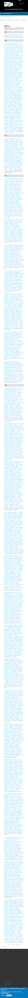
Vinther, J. (11, 127)
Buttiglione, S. (16, 275)
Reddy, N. (6, 265)
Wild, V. (10, 128)
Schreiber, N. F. (7, 263)
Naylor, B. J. (11, 199)
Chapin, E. (11, 185)
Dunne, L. (21, 370)
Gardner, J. (15, 810)
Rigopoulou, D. (19, 160)
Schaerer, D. (6, 116)
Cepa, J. (6, 469)
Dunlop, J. (20, 75)
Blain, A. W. (16, 837)
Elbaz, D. (17, 148)
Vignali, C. (6, 127)
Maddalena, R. (18, 272)
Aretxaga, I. (6, 273)
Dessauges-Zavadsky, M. (18, 73)
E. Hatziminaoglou (8, 592)
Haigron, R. (12, 84)
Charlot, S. (7, 804)
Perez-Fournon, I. (14, 159)
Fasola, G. (6, 77)
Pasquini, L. (10, 105)
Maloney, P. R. (7, 344)
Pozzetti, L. (17, 108)
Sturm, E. (13, 502)
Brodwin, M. (6, 260)
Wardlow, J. (11, 168)
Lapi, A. (10, 815)
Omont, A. (19, 156)
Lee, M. (19, 815)
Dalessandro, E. (17, 69)
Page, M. (6, 845)
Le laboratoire (6, 13)
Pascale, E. (20, 375)
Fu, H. (10, 191)
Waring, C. (21, 127)
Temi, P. (20, 287)
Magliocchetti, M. (16, 94)
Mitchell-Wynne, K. (19, 640)
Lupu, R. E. (11, 331)
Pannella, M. (13, 247)
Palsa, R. (20, 102)
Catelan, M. (8, 62)
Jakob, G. (13, 90)
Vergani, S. (8, 125)
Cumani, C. (16, 68)
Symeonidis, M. (8, 210)
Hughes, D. (12, 814)
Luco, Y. (5, 94)
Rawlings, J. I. (7, 160)
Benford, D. (13, 800)
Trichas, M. (8, 166)
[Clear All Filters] (13, 29)
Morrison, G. (8, 155)
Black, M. (12, 54)
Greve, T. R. (19, 138)
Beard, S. (17, 51)
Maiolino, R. (13, 44)
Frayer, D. (6, 191)
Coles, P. (19, 804)
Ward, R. (21, 417)
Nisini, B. (6, 101)
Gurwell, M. (20, 229)
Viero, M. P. (17, 167)
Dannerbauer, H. (17, 252)
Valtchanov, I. (7, 167)
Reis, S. (10, 110)
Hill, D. (6, 437)
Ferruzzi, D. (17, 77)
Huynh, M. (6, 264)
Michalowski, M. (7, 844)
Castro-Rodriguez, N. (8, 393)
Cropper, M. (19, 66)
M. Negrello (6, 423)
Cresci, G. (15, 66)
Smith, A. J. (9, 164)
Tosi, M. (15, 123)
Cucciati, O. (6, 68)
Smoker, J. (18, 119)
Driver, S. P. (6, 434)
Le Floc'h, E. (6, 257)
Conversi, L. (6, 146)
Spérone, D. (16, 120)
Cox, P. (12, 186)
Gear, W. (13, 399)
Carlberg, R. (12, 803)
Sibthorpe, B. (11, 856)
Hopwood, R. (16, 280)
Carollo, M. (11, 61)
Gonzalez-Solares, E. (17, 811)
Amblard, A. (6, 139)
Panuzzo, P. (11, 157)
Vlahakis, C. (19, 830)
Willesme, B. (15, 128)
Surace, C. (11, 265)
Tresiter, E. (6, 124)
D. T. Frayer (6, 270)
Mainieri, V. (11, 95)
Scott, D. (12, 163)
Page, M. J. (6, 157)
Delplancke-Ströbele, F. (14, 72)
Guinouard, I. (17, 83)
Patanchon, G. (7, 819)
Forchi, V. (18, 79)
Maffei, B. (6, 153)
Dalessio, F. (6, 70)
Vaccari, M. (19, 166)
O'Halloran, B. (8, 156)
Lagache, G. (6, 152)
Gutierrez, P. (6, 84)
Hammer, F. (17, 84)
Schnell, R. (18, 116)
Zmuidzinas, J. (7, 215)
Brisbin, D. (8, 142)
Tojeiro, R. (6, 123)
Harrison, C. (17, 86)
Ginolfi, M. (6, 83)
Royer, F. (10, 113)
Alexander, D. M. (7, 254)
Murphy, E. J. (7, 345)
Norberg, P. (13, 101)
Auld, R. (17, 139)
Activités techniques (6, 20)
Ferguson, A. (11, 77)
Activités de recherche (7, 17)
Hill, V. (11, 87)
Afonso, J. (19, 44)
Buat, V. (20, 57)
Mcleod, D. (11, 98)
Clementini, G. (11, 63)
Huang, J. (14, 401)
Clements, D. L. (15, 145)
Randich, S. (17, 109)
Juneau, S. (21, 256)
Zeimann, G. (11, 214)
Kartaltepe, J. (13, 250)
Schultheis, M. (7, 117)
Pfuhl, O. (20, 106)
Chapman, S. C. (18, 224)
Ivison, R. (18, 88)
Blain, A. (13, 141)
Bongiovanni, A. (7, 467)
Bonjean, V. (16, 34)
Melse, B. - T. (8, 99)
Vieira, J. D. (12, 167)
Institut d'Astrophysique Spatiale (14, 9)
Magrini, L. (6, 95)
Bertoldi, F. (15, 365)
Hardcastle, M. (12, 812)
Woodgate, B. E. (18, 442)
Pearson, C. (18, 819)
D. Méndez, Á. (9, 48)
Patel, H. (21, 408)
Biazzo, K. (7, 54)
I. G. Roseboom (7, 138)
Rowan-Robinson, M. (16, 236)
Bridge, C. (18, 182)
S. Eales (6, 793)
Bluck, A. (7, 131)
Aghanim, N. (11, 34)
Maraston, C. (13, 196)
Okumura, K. (13, 489)
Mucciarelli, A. (20, 99)
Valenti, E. (11, 124)
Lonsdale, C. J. (13, 570)
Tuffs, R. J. (12, 456)
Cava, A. (12, 144)
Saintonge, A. (13, 498)
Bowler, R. (12, 55)
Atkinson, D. (11, 50)
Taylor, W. (9, 44)
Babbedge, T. (11, 390)
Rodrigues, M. (7, 112)
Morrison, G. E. (17, 257)
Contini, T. (16, 65)
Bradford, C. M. (12, 182)
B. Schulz (6, 759)
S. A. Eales (6, 555)
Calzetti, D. (12, 260)
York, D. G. (6, 444)
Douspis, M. (6, 36)
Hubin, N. (15, 87)
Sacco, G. (14, 113)
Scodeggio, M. (13, 117)
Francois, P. (6, 80)
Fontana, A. (12, 79)
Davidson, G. (17, 70)
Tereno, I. (20, 121)
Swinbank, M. (12, 121)
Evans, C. (6, 46)
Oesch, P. (18, 101)
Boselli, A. (6, 392)
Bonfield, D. (7, 801)
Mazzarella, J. (16, 253)
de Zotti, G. (11, 277)
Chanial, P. (16, 144)
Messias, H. (14, 99)
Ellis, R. (14, 76)
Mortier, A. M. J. (14, 155)
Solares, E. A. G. (16, 566)
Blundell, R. (8, 223)
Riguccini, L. (14, 496)
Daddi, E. (11, 69)
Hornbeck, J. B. (12, 437)
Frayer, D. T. (20, 220)
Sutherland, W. (18, 826)
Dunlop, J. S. (17, 277)
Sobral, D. (6, 120)
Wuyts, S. (8, 130)
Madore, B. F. (8, 451)
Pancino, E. (6, 103)
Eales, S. (11, 76)
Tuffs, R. (19, 828)
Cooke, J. (13, 368)
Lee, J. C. (9, 483)
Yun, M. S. (20, 265)
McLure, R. (16, 98)
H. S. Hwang (6, 461)
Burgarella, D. (12, 36)
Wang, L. (16, 168)
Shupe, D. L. (16, 208)
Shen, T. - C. (6, 119)
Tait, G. (16, 121)
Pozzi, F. (16, 494)
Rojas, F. (12, 112)
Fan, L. (10, 808)
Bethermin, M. (8, 141)
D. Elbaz (6, 245)
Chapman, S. (8, 145)
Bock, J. (17, 141)
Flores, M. (8, 79)
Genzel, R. (10, 478)
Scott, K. (20, 207)
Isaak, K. (19, 150)
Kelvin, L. (17, 437)
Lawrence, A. (17, 91)
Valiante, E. (6, 211)
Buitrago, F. (6, 58)
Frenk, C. (6, 810)
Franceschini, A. (7, 149)
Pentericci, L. (14, 106)
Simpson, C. (14, 441)
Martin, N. (7, 97)
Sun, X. (6, 121)
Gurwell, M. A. (12, 192)
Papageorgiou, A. (18, 157)
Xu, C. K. (6, 170)
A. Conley (6, 178)
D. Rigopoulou (7, 659)
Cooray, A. (12, 146)
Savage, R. (13, 713)
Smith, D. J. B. (8, 287)
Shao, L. (11, 501)
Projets (16, 20)
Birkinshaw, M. (17, 273)
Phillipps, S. (6, 821)
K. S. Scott (6, 331)
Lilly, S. (14, 46)
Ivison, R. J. (13, 138)
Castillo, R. (16, 61)
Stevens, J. (11, 826)
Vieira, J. (13, 550)
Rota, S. (6, 113)
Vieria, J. (14, 830)
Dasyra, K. (6, 253)
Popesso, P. (8, 250)
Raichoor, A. (12, 109)
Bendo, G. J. (8, 800)
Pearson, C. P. (7, 159)
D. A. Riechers (7, 219)
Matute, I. (12, 97)
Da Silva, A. (6, 69)
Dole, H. (11, 75)
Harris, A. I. (6, 220)
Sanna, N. (12, 114)
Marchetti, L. (16, 153)
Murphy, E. (6, 199)
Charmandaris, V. (12, 249)
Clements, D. (15, 793)
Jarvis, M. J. (12, 281)
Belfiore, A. (8, 52)
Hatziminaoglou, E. (10, 150)
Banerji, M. (17, 50)
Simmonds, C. (13, 119)
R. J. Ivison (6, 512)
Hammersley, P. (7, 86)
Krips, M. (15, 230)
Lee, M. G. (13, 483)
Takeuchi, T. (6, 828)
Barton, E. (10, 365)
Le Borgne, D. (13, 482)
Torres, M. (11, 123)
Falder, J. (15, 840)
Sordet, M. (11, 120)
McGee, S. (6, 98)
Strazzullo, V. (13, 584)
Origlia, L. (11, 102)
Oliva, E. (18, 46)
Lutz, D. (11, 257)
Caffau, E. (16, 59)
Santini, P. (6, 500)
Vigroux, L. (6, 168)
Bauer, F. (13, 51)
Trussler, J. (13, 131)
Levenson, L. (12, 152)
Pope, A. (17, 258)
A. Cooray (6, 625)
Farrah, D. (21, 148)
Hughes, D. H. (10, 372)
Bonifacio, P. (6, 55)
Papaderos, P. (12, 103)
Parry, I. (5, 105)
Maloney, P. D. (7, 196)
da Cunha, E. (17, 806)
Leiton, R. (11, 253)
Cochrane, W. (18, 63)
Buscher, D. (6, 59)
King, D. (21, 90)
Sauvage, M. (11, 500)
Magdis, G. (11, 246)
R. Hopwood (6, 361)
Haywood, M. (7, 87)
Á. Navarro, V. (17, 124)
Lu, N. (17, 152)
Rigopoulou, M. (17, 822)
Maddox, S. (20, 283)
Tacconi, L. (18, 502)
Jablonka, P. (8, 90)
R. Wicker (6, 34)
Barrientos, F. (8, 51)
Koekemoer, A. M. (12, 264)
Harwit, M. (8, 568)
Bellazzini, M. (13, 52)
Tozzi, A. (19, 123)
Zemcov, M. (11, 170)
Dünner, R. (6, 76)
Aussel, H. (17, 222)
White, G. (6, 846)
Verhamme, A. (13, 125)
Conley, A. (20, 145)
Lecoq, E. (21, 34)
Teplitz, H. (16, 265)
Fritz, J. (14, 279)
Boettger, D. (16, 54)
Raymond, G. (13, 160)
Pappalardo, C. (19, 103)
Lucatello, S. (19, 92)
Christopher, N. (17, 185)
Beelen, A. (13, 181)
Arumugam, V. (12, 139)
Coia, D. (12, 252)
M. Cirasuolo (6, 43)
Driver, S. (20, 807)
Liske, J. (10, 817)
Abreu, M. (12, 47)
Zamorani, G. (16, 130)
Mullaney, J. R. (7, 258)
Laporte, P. (12, 91)
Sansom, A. (19, 823)
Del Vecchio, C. (9, 73)
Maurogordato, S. (18, 97)
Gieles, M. (14, 81)
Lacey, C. (6, 815)
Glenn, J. (13, 149)
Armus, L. (6, 249)
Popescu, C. (13, 453)
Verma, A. (17, 211)
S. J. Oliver (6, 690)
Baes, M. (11, 273)
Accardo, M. (16, 47)
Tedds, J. (11, 828)
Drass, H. (16, 75)
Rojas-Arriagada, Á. (19, 112)
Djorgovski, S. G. (18, 186)
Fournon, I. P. (13, 410)
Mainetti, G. (11, 153)
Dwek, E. (8, 148)
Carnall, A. (6, 61)
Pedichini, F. (21, 105)
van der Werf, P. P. (17, 845)
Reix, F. (14, 110)
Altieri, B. (19, 250)
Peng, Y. (10, 106)
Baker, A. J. (8, 181)
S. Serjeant (6, 837)
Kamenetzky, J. (17, 193)
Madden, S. (21, 152)
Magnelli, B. (16, 246)
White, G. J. (6, 832)
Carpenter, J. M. (18, 184)
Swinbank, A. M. (15, 287)
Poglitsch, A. (18, 493)
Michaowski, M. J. (9, 452)
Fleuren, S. (12, 448)
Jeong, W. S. (19, 480)
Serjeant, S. (19, 117)
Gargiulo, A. (17, 80)
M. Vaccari (6, 724)
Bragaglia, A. (17, 55)
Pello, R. (6, 106)
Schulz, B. (8, 163)
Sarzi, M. (21, 114)
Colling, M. (11, 65)
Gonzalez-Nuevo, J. (18, 438)
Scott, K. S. (21, 320)
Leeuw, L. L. (6, 283)
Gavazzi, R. (14, 191)
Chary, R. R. (6, 256)
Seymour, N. (17, 163)
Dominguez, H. (13, 474)
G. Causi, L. (8, 92)
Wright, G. (21, 168)
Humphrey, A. (20, 87)
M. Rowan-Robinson (8, 388)
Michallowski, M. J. (8, 284)
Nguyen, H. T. (8, 313)
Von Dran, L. (16, 127)
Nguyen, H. (7, 453)
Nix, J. (9, 101)
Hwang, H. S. (17, 245)
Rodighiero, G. (11, 161)
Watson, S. (6, 128)
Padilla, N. (16, 102)
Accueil (5, 23)
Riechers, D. (19, 204)
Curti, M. (21, 68)
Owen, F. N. (11, 535)
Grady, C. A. (6, 435)
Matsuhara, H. (13, 197)
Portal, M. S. (18, 498)
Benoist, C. (19, 52)
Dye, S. (7, 279)
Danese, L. (19, 446)
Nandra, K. (7, 818)
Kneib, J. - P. (6, 91)
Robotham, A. (8, 441)
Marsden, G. (6, 197)
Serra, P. (6, 208)
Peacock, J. (15, 105)
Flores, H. (11, 46)
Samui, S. (6, 856)
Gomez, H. (20, 810)
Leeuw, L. (17, 374)
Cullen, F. (11, 68)
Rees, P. (16, 43)
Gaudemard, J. (9, 81)
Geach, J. (11, 810)
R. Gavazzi (6, 293)
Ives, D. (14, 88)
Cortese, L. (6, 806)
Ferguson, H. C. (19, 261)
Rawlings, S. (18, 453)
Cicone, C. (13, 62)
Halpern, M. (17, 192)
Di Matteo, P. (6, 75)
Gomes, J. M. (11, 83)
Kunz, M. (18, 861)
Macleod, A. (10, 94)
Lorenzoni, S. (14, 92)
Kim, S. (8, 179)
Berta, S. (13, 465)
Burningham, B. (19, 58)
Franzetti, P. (12, 80)
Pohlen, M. (20, 159)
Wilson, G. (6, 267)
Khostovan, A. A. (7, 363)
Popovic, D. (12, 108)
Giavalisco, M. (18, 263)
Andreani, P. (6, 464)
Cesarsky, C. (17, 260)
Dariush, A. (6, 277)
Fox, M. (19, 397)
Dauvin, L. (12, 70)
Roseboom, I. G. (14, 206)
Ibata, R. (6, 88)
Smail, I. (7, 272)
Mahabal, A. (18, 195)
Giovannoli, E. (12, 769)
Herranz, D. (11, 280)
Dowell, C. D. (17, 146)
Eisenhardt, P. (12, 261)
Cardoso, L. (21, 59)
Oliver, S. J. (14, 156)
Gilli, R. (11, 256)
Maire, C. (16, 95)
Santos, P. (16, 114)
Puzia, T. (7, 109)
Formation (23, 20)
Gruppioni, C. (7, 479)
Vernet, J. (19, 125)
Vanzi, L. (7, 47)
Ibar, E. (15, 150)
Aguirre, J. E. (13, 179)
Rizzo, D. (6, 161)
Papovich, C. (19, 264)
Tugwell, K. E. (13, 166)
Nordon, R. (19, 487)
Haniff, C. (13, 86)
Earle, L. (16, 188)
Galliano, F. (8, 247)
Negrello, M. (11, 272)
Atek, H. (7, 50)
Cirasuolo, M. (7, 520)
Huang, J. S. (6, 670)
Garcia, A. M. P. (12, 493)
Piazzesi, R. (6, 108)
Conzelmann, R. (9, 66)
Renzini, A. (18, 110)
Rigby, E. (6, 286)
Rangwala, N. (17, 203)
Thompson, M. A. (7, 288)
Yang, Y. (11, 130)
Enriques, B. (19, 76)
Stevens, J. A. (14, 164)
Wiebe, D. (17, 213)
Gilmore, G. (19, 81)
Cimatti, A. (18, 62)
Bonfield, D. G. (7, 848)
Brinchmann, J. (9, 57)
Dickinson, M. (11, 245)
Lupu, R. (13, 195)
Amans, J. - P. (15, 48)
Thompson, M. (8, 857)
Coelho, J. (6, 65)
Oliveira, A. (6, 102)
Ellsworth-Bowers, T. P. (14, 302)
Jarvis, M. (18, 90)
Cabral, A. (12, 59)
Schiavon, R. (12, 116)
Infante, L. (10, 88)
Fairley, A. (12, 43)
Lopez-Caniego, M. (14, 283)
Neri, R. (16, 199)
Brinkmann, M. (15, 57)
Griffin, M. (18, 149)
